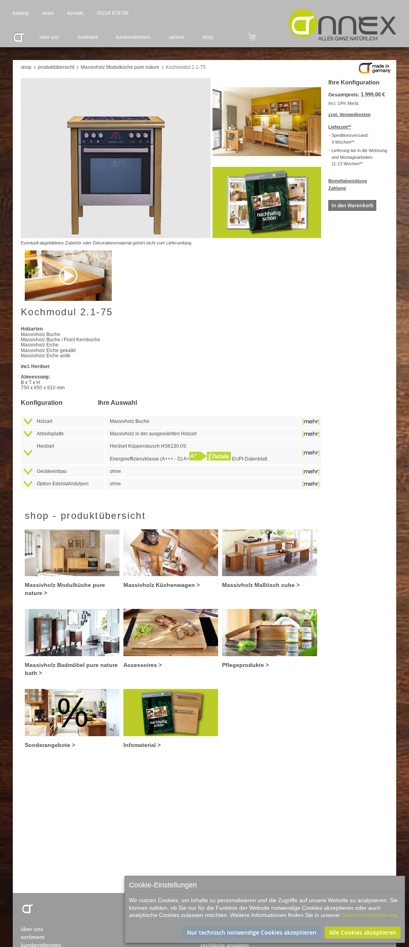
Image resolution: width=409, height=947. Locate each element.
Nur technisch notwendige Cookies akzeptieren (251, 932)
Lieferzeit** (339, 126)
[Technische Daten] (219, 459)
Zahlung (337, 188)
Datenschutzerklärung (369, 915)
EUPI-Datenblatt (249, 459)
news (48, 13)
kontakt (75, 13)
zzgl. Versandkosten (349, 114)
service (177, 37)
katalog (21, 13)
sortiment (32, 937)
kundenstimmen (133, 37)
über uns (49, 37)
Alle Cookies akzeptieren (362, 932)
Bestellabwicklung (347, 180)
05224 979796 (113, 13)
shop (208, 37)
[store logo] (342, 24)
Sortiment (87, 37)
